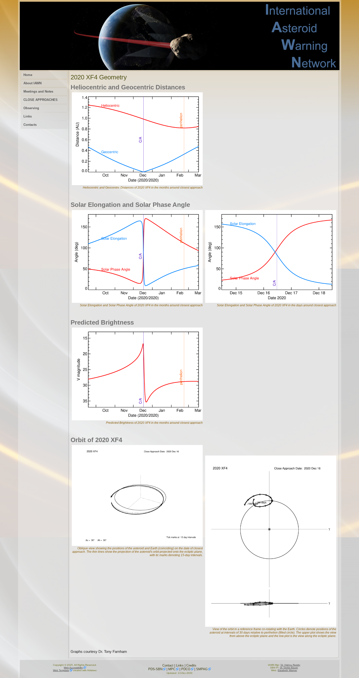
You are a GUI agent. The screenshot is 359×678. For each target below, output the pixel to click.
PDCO (185, 669)
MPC (171, 669)
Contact (167, 665)
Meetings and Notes (38, 91)
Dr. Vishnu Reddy (290, 665)
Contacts (30, 125)
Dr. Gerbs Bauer (289, 667)
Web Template (61, 670)
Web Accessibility (73, 667)
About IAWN (32, 83)
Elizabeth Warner (287, 670)
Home (27, 75)
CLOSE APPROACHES (40, 100)
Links (27, 116)
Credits (191, 665)
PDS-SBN (155, 669)
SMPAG (202, 669)
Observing (31, 108)
